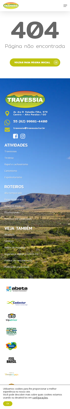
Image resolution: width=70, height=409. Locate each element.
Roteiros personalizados (18, 218)
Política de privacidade (16, 266)
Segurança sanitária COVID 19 (21, 253)
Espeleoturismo (13, 177)
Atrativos (9, 234)
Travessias (10, 151)
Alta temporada (13, 192)
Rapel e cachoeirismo (16, 164)
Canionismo (10, 170)
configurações (40, 397)
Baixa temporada (14, 199)
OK (7, 403)
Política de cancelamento (18, 260)
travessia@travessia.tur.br (29, 128)
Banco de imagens (14, 247)
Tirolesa (9, 157)
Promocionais (12, 212)
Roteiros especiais (14, 205)
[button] (65, 5)
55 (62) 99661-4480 (30, 121)
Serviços (9, 241)
